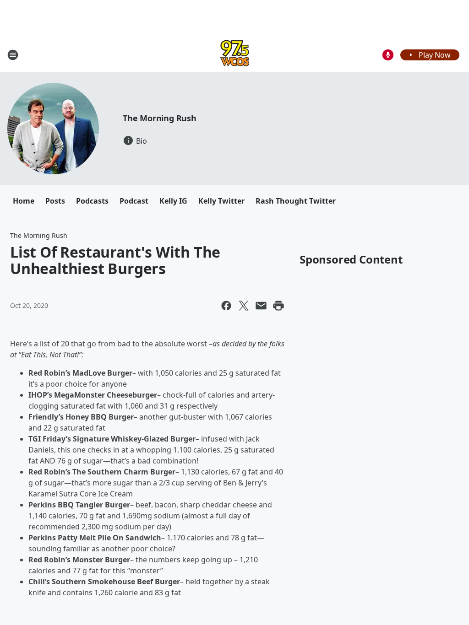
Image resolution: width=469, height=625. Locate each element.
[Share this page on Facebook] (226, 305)
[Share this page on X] (243, 305)
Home (23, 201)
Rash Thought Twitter (296, 201)
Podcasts (92, 201)
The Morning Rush (159, 118)
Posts (55, 201)
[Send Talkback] (387, 54)
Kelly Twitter (221, 201)
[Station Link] (234, 55)
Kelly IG (173, 201)
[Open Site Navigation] (12, 54)
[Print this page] (278, 305)
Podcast (134, 201)
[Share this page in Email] (261, 305)
